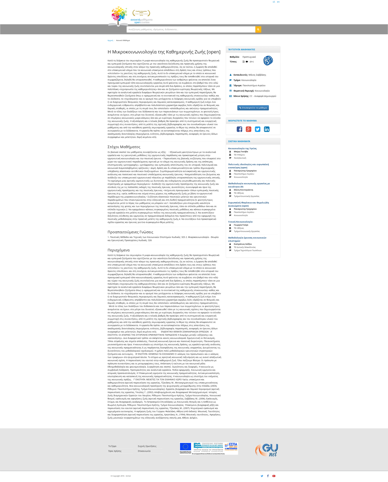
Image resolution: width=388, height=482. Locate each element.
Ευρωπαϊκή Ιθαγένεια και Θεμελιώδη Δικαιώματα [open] (248, 204)
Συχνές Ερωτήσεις (147, 446)
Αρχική (110, 40)
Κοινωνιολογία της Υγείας (242, 148)
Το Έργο (112, 446)
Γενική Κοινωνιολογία (240, 221)
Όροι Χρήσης (114, 451)
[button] (258, 29)
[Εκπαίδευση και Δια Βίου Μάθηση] (208, 448)
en (278, 1)
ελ (274, 1)
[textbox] (191, 29)
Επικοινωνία (144, 451)
